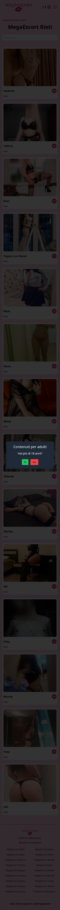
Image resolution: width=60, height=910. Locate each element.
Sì (25, 462)
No (34, 462)
